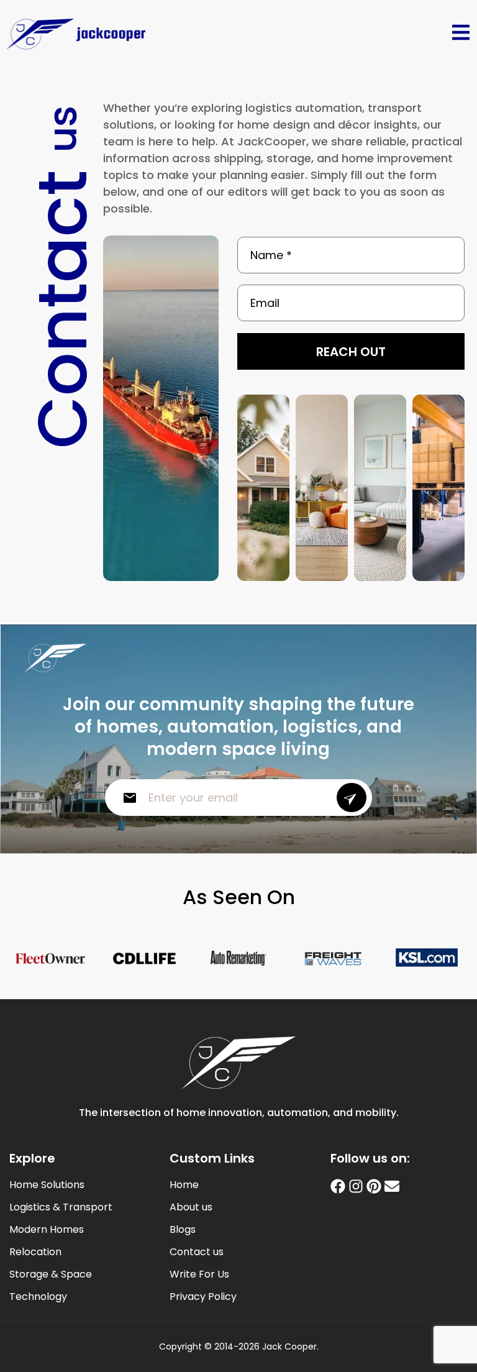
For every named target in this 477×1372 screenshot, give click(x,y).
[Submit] (351, 797)
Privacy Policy (203, 1297)
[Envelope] (391, 1186)
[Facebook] (337, 1186)
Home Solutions (46, 1185)
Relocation (35, 1252)
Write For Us (199, 1274)
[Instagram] (355, 1186)
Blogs (183, 1229)
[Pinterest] (373, 1186)
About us (191, 1207)
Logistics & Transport (60, 1207)
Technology (38, 1297)
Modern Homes (46, 1229)
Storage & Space (50, 1274)
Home (184, 1185)
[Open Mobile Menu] (461, 32)
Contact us (197, 1252)
